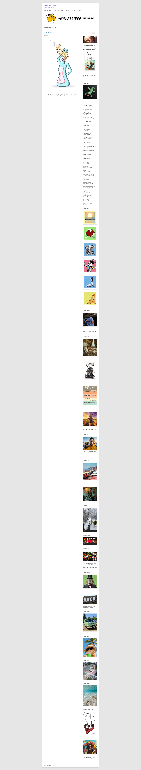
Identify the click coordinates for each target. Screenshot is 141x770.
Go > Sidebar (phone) (47, 10)
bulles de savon (65, 93)
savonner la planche (73, 94)
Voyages (84, 204)
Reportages (85, 196)
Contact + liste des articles (71, 10)
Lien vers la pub (90, 456)
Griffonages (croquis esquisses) (88, 184)
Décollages (85, 178)
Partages (84, 188)
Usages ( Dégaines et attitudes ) (88, 203)
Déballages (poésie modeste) (88, 175)
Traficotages (85, 201)
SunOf (64, 95)
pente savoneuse (56, 94)
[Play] (84, 530)
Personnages (85, 191)
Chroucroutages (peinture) (87, 172)
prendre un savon (62, 94)
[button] (90, 520)
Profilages (84, 194)
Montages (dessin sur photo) (88, 187)
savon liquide (68, 94)
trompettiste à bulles (51, 95)
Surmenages (85, 199)
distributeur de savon (49, 94)
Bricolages (84, 170)
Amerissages (85, 163)
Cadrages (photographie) (87, 171)
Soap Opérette (48, 32)
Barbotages (85, 166)
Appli (80, 10)
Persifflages (85, 190)
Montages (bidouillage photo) (88, 186)
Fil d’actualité (56, 10)
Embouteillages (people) (87, 182)
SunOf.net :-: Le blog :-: (52, 5)
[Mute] (93, 530)
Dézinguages (85, 180)
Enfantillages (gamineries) (87, 183)
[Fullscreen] (95, 530)
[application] (90, 520)
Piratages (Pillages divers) (87, 192)
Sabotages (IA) (85, 198)
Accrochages (85, 162)
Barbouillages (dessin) (55, 93)
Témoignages (85, 200)
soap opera (46, 95)
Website (62, 10)
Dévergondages (85, 179)
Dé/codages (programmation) (88, 174)
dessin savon (71, 93)
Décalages (84, 176)
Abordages (85, 161)
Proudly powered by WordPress (49, 765)
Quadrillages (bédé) (86, 195)
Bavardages (85, 168)
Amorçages (85, 164)
